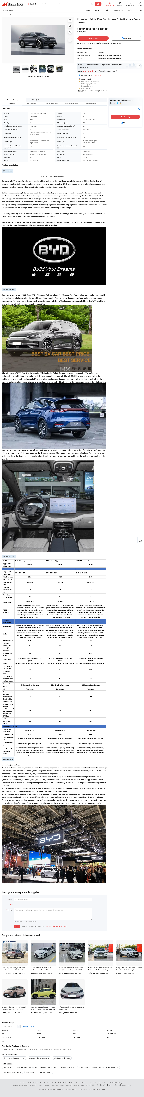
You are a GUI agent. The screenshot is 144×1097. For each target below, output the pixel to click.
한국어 (88, 1085)
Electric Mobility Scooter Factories (64, 1067)
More (3, 1076)
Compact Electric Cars (111, 1067)
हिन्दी (98, 1085)
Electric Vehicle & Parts (23, 14)
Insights (121, 1083)
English (26, 1085)
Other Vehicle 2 (76, 1037)
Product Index (106, 1083)
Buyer (97, 10)
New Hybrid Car (30, 1072)
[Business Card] (139, 108)
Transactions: (108, 71)
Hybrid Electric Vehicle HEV (62, 1058)
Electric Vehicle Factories (42, 1067)
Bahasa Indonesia (126, 1085)
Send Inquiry (93, 38)
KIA (108, 1037)
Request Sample (116, 43)
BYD (3, 1034)
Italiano (62, 1085)
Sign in (140, 5)
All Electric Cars (83, 1067)
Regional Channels (95, 1083)
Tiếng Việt (117, 1085)
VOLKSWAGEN (111, 1034)
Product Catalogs (29, 1026)
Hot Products (24, 1083)
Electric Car (35, 14)
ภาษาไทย (103, 1085)
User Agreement (83, 1089)
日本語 (93, 1085)
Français (46, 1085)
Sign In (80, 91)
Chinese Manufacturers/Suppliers (49, 1083)
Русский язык (54, 1085)
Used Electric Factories (24, 1067)
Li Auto (74, 1030)
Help (107, 10)
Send (16, 926)
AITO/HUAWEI (6, 1037)
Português (39, 1085)
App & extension (118, 10)
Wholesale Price (75, 1083)
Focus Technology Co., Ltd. (59, 1089)
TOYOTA (109, 1030)
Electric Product (8, 1067)
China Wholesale (64, 1083)
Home (3, 14)
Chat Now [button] (127, 38)
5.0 (111, 103)
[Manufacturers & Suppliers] (12, 4)
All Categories (9, 10)
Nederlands (76, 1085)
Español (32, 1085)
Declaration (92, 1089)
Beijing (39, 1030)
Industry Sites (84, 1083)
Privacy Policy (101, 1089)
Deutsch (68, 1085)
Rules (140, 10)
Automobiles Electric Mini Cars (13, 1072)
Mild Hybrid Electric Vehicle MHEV (39, 1058)
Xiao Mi (4, 1030)
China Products (34, 1083)
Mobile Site (114, 1083)
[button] (100, 103)
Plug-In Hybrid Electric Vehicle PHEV (14, 1058)
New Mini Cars (96, 1067)
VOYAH (74, 1034)
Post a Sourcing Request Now (56, 926)
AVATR (39, 1034)
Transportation (11, 14)
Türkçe (110, 1085)
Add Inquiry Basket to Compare (38, 76)
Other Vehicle (41, 1037)
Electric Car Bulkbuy (46, 1072)
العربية (82, 1085)
